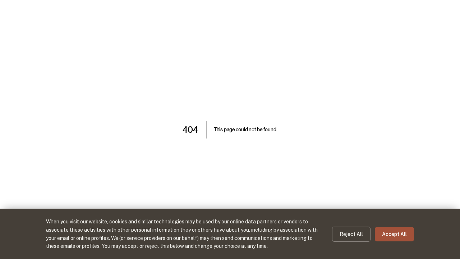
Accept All (394, 234)
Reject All (351, 234)
